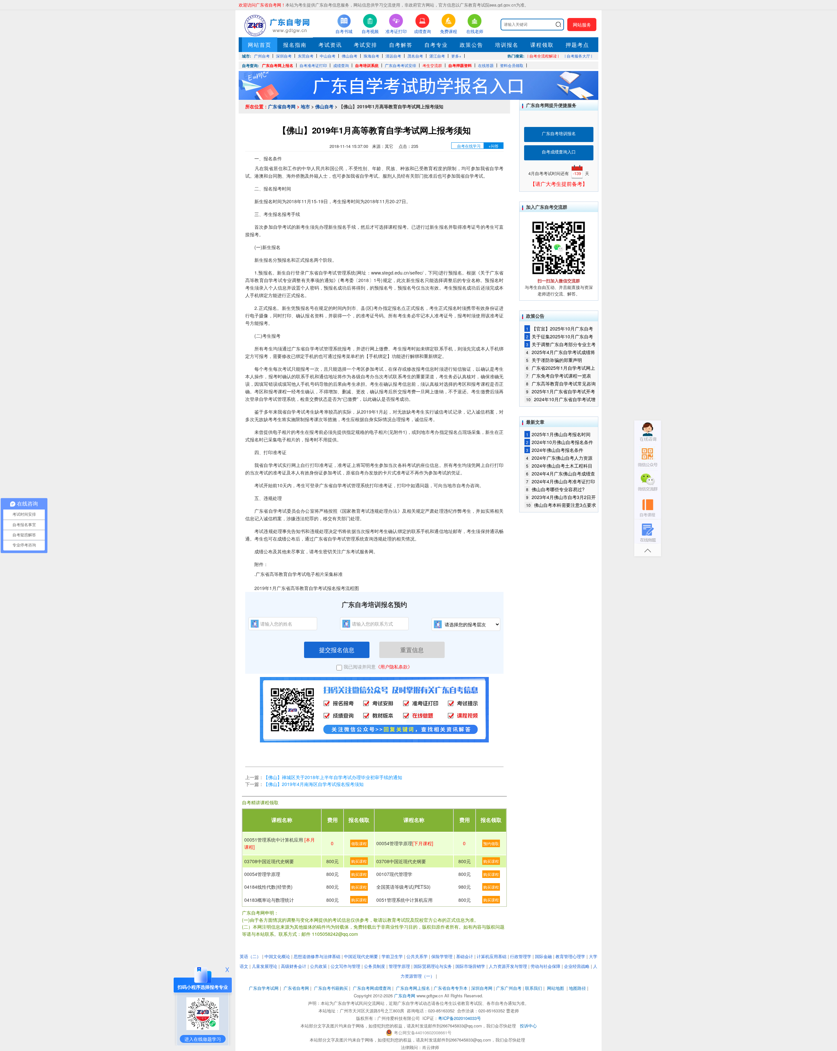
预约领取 (491, 843)
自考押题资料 (460, 65)
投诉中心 (528, 1026)
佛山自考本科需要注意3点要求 (561, 505)
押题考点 (577, 44)
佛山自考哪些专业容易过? (555, 489)
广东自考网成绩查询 (372, 988)
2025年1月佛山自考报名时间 (558, 434)
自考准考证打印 (313, 65)
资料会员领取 (511, 65)
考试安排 (365, 44)
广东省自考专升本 (451, 988)
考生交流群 (432, 65)
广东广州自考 (508, 988)
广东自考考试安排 (400, 65)
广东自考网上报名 (277, 65)
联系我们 (533, 988)
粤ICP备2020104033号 (459, 1018)
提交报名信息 (336, 649)
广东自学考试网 (264, 988)
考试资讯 (330, 44)
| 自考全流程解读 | (543, 56)
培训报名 (507, 44)
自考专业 (436, 44)
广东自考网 (404, 995)
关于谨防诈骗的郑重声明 (554, 360)
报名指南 (295, 44)
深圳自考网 (481, 988)
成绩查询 (341, 65)
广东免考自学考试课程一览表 (558, 375)
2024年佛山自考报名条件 (554, 450)
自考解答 (401, 44)
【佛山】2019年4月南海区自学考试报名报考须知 (314, 784)
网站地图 (555, 988)
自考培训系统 (367, 65)
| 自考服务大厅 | (578, 56)
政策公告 (471, 44)
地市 (305, 106)
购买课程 (359, 861)
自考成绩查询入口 (559, 152)
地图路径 (578, 988)
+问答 (493, 146)
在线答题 (486, 65)
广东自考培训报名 (559, 133)
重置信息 (412, 649)
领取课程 (359, 843)
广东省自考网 (282, 106)
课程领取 (542, 44)
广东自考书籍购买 (331, 988)
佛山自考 (324, 106)
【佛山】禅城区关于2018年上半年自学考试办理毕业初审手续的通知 (338, 777)
